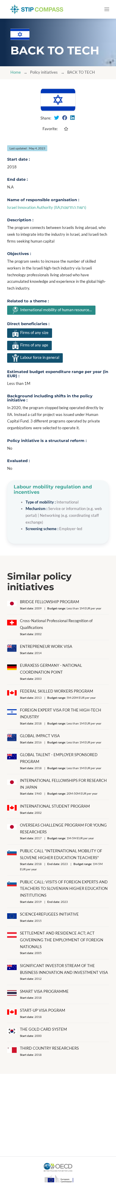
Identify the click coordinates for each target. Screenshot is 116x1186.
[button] (106, 9)
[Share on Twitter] (57, 118)
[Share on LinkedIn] (72, 118)
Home (15, 72)
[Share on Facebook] (65, 118)
